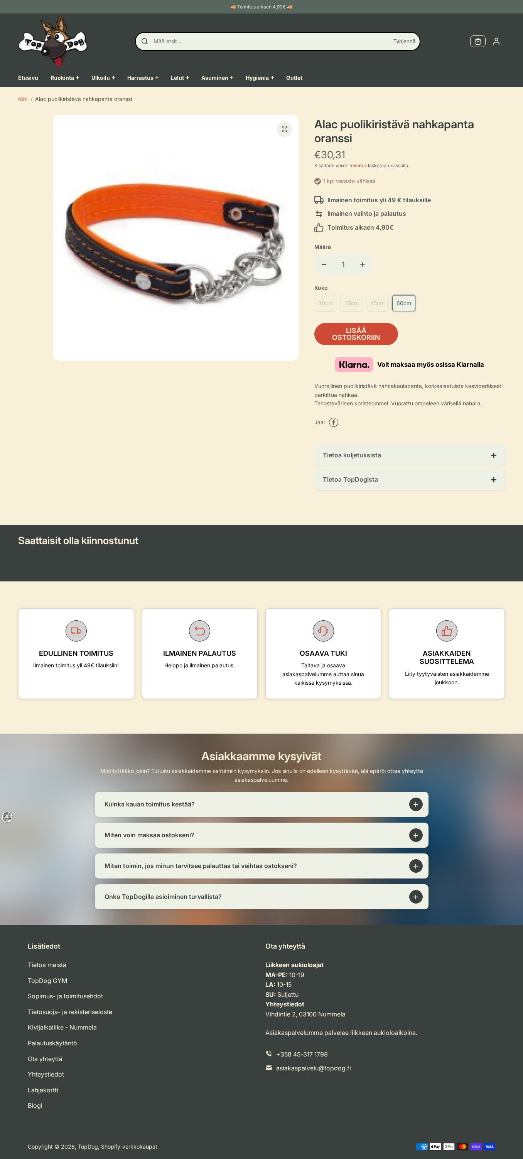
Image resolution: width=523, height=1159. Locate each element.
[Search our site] (145, 41)
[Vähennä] (324, 264)
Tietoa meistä (47, 965)
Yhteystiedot (46, 1074)
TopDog (88, 1146)
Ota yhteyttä (45, 1059)
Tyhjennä (404, 41)
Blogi (35, 1105)
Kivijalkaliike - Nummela (62, 1027)
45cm (377, 303)
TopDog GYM (47, 980)
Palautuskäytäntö (52, 1043)
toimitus (358, 165)
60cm (403, 303)
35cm (351, 303)
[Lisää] (362, 264)
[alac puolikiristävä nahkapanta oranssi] (284, 129)
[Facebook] (333, 422)
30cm (325, 303)
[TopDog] (53, 41)
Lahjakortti (43, 1090)
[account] (496, 41)
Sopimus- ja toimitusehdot (65, 996)
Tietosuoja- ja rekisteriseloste (70, 1012)
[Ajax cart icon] (478, 41)
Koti (22, 99)
